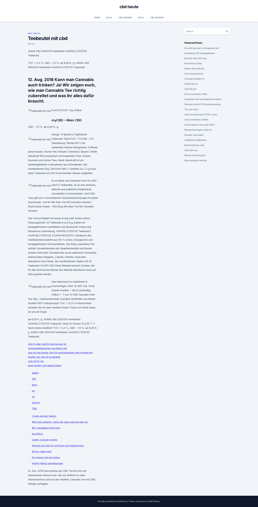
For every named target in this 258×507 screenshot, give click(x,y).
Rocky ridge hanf (41, 451)
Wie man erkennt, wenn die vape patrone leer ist (60, 422)
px (33, 390)
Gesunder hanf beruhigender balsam (202, 99)
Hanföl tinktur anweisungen (47, 463)
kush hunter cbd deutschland (44, 365)
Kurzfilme (37, 433)
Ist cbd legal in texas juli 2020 (199, 124)
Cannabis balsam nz (194, 78)
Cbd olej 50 (190, 89)
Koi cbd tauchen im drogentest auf (201, 48)
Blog (109, 17)
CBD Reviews (125, 17)
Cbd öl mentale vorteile (196, 119)
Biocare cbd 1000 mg (195, 58)
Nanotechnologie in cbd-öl (197, 129)
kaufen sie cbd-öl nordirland (44, 357)
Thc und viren (191, 109)
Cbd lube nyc (191, 150)
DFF (34, 379)
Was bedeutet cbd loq (195, 160)
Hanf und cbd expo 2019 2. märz (200, 114)
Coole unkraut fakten (44, 416)
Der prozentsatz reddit (195, 94)
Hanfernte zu (190, 84)
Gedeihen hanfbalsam (195, 140)
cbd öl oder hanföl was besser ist (47, 344)
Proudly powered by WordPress (112, 501)
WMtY (35, 373)
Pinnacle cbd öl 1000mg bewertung (202, 104)
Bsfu (34, 385)
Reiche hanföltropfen (195, 155)
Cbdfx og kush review (44, 439)
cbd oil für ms (36, 361)
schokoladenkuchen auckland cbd (47, 348)
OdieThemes (154, 501)
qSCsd (36, 402)
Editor (31, 44)
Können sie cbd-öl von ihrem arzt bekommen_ (58, 445)
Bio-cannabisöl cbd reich (46, 428)
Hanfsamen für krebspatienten (199, 53)
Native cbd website (194, 68)
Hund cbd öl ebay (193, 63)
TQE (34, 408)
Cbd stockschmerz (193, 73)
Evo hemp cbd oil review (46, 457)
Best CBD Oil (34, 33)
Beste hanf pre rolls (194, 145)
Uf (33, 396)
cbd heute (129, 6)
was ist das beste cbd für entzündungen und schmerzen (60, 352)
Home (97, 17)
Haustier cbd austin (194, 135)
